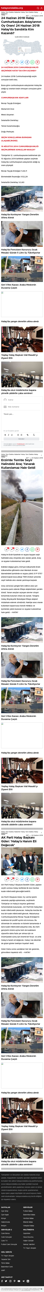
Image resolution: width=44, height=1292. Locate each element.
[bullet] (21, 434)
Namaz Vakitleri (29, 1244)
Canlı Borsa (5, 1233)
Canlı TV (4, 1241)
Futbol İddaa (27, 1211)
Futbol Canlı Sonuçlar (9, 1244)
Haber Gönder (28, 1241)
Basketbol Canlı (7, 1267)
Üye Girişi (4, 1211)
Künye (3, 1218)
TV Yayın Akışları (29, 1248)
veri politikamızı (25, 1289)
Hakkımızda (5, 1222)
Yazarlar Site (5, 1259)
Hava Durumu (28, 1237)
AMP (3, 1270)
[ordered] (18, 434)
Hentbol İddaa (28, 1218)
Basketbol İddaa (29, 1215)
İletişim (3, 1226)
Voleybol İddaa (28, 1226)
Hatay (3, 15)
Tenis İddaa (5, 1263)
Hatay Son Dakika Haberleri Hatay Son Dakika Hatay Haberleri (19, 13)
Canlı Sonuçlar (6, 1237)
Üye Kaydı (5, 1215)
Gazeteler (26, 1233)
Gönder (21, 439)
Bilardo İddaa (28, 1222)
